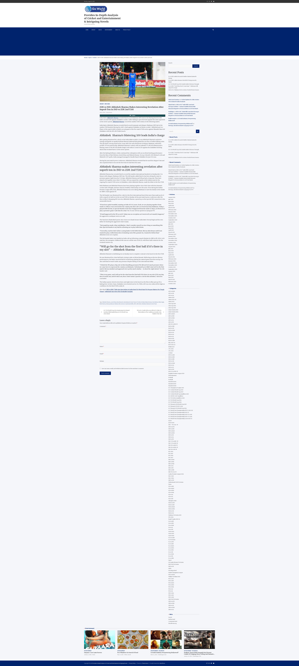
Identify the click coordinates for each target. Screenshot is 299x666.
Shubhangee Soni (162, 654)
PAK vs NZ (171, 511)
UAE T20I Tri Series (173, 564)
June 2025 (171, 226)
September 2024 (172, 244)
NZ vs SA (170, 494)
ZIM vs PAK (171, 607)
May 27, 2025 (120, 654)
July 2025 (170, 224)
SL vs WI (170, 556)
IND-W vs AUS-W (173, 445)
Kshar (94, 654)
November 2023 (172, 265)
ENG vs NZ (171, 361)
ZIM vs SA (171, 609)
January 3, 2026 (87, 654)
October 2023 (172, 267)
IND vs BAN (171, 431)
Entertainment (108, 29)
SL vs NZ (170, 552)
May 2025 (171, 228)
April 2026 (171, 205)
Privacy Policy (126, 29)
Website (102, 361)
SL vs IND (171, 550)
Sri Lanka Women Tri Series (176, 562)
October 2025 (172, 218)
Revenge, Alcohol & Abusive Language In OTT (180, 125)
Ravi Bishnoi (155, 302)
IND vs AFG (171, 427)
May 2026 (171, 203)
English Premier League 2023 (176, 373)
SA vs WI (170, 529)
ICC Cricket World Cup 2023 (175, 390)
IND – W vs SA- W (173, 424)
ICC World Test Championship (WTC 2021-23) (180, 410)
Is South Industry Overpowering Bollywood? (180, 123)
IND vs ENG (171, 433)
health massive (172, 118)
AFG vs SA (171, 295)
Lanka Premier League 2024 (176, 474)
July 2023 (170, 273)
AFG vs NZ (171, 293)
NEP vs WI (171, 480)
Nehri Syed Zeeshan (173, 99)
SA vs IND (171, 523)
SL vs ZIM (171, 558)
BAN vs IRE (171, 326)
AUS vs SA (171, 320)
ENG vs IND (171, 357)
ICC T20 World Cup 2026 (175, 402)
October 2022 (172, 283)
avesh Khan (113, 302)
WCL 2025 (171, 578)
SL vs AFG (171, 541)
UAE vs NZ (171, 566)
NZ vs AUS (171, 486)
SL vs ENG (171, 548)
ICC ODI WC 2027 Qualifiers (175, 396)
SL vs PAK (171, 554)
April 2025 (171, 230)
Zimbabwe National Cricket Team (149, 304)
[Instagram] (209, 1)
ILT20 (170, 420)
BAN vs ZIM (171, 340)
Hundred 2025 (172, 383)
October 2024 (172, 242)
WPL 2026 (171, 597)
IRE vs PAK (171, 463)
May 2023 (170, 277)
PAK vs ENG (171, 509)
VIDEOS (100, 29)
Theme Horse (145, 663)
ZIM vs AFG (171, 601)
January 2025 (172, 236)
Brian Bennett (120, 302)
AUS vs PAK (171, 318)
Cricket (93, 29)
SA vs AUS (171, 521)
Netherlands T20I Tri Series (175, 482)
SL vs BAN (171, 546)
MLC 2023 (171, 476)
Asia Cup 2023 (172, 303)
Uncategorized (172, 570)
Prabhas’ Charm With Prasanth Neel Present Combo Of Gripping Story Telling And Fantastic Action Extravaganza (199, 654)
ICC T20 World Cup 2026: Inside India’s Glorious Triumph (183, 84)
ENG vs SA (171, 365)
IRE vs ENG (171, 459)
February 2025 (172, 234)
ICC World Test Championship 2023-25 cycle (180, 414)
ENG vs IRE (171, 359)
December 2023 (172, 263)
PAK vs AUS (171, 505)
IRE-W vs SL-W (172, 472)
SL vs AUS (171, 543)
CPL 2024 (171, 348)
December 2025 (172, 213)
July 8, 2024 (102, 112)
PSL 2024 (170, 517)
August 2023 (171, 271)
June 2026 (171, 201)
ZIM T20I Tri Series (173, 599)
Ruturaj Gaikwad (110, 304)
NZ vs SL (170, 496)
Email (102, 353)
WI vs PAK (171, 587)
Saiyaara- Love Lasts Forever (93, 652)
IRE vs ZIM (171, 470)
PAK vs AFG (171, 502)
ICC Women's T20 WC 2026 (175, 406)
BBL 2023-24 (171, 342)
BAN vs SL (171, 336)
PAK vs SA (171, 513)
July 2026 (170, 199)
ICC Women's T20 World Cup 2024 (177, 408)
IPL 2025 (170, 453)
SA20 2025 (171, 533)
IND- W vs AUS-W (173, 443)
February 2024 (172, 259)
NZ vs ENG (171, 490)
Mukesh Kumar (148, 302)
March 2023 (171, 279)
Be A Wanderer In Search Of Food (127, 652)
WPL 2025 (171, 595)
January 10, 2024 (188, 656)
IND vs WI (171, 439)
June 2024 (171, 250)
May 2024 (171, 253)
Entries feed (171, 619)
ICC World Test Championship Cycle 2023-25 (180, 418)
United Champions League (175, 572)
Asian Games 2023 (173, 310)
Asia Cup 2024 (172, 305)
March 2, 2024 (154, 654)
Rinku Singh (161, 302)
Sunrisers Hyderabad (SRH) (127, 304)
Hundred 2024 (172, 381)
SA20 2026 (171, 535)
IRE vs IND (171, 461)
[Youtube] (213, 1)
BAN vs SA (171, 332)
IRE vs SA (170, 465)
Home (87, 29)
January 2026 (172, 211)
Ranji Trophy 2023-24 (174, 519)
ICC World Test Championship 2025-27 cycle (180, 416)
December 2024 (172, 238)
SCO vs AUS (171, 537)
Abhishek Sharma (112, 117)
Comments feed (172, 621)
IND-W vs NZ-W (172, 449)
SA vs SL (170, 527)
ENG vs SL (171, 367)
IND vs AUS (171, 429)
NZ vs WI (170, 498)
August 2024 (171, 246)
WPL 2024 (171, 593)
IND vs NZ (171, 435)
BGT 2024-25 (171, 344)
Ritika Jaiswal (128, 654)
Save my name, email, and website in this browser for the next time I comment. (123, 368)
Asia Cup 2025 (172, 307)
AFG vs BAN (171, 291)
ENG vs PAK (171, 363)
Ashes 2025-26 (172, 299)
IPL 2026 (170, 455)
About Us (117, 29)
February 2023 (172, 281)
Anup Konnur (109, 112)
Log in (170, 617)
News (169, 484)
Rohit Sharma (103, 304)
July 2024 (170, 248)
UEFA (169, 568)
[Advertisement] (149, 44)
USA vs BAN (171, 574)
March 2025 (171, 232)
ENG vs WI (171, 369)
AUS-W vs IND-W (173, 324)
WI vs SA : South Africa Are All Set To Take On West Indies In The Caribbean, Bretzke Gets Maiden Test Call (149, 312)
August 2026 (171, 197)
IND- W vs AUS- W (173, 441)
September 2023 (172, 269)
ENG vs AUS (171, 355)
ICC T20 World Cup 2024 (175, 400)
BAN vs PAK (171, 330)
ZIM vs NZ (171, 605)
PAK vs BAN (171, 507)
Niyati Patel (171, 104)
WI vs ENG (171, 585)
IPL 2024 (138, 302)
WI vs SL (170, 591)
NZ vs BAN (171, 488)
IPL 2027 (170, 457)
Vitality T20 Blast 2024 (174, 576)
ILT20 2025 (171, 422)
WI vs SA (170, 589)
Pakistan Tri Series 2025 (174, 515)
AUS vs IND (171, 316)
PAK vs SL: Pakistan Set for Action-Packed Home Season (183, 90)
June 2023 (171, 275)
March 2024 (171, 257)
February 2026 (172, 209)
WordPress (162, 663)
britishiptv (171, 111)
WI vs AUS (171, 580)
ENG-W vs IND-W (173, 371)
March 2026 (171, 207)
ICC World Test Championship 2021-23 (178, 412)
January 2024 (172, 261)
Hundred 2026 (172, 385)
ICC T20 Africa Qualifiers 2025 (176, 398)
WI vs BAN (171, 583)
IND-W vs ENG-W (173, 447)
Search (170, 63)
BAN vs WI (171, 338)
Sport (169, 560)
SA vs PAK (171, 525)
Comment (103, 326)
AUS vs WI (171, 322)
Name (102, 346)
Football (170, 377)
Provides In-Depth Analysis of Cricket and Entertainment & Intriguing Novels (102, 18)
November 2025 (172, 216)
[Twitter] (211, 1)
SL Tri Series (171, 539)
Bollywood (171, 346)
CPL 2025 (170, 351)
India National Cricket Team (130, 302)
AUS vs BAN (171, 314)
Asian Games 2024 (173, 312)
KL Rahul (143, 302)
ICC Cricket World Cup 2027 (175, 392)
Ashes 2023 (171, 297)
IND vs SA (171, 437)
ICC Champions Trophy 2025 (176, 387)
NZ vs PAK (171, 492)
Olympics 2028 (172, 500)
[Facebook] (207, 1)
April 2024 (171, 255)
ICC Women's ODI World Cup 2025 (177, 404)
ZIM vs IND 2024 (137, 304)
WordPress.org (172, 623)
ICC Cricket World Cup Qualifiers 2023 (178, 394)
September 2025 (172, 220)
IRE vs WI (170, 468)
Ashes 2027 (171, 301)
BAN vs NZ (171, 328)
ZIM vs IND (107, 104)
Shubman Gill (117, 304)
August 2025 (171, 222)
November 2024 (172, 240)
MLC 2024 (171, 478)
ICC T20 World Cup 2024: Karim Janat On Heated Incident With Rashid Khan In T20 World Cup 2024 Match (116, 312)
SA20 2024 (171, 531)
